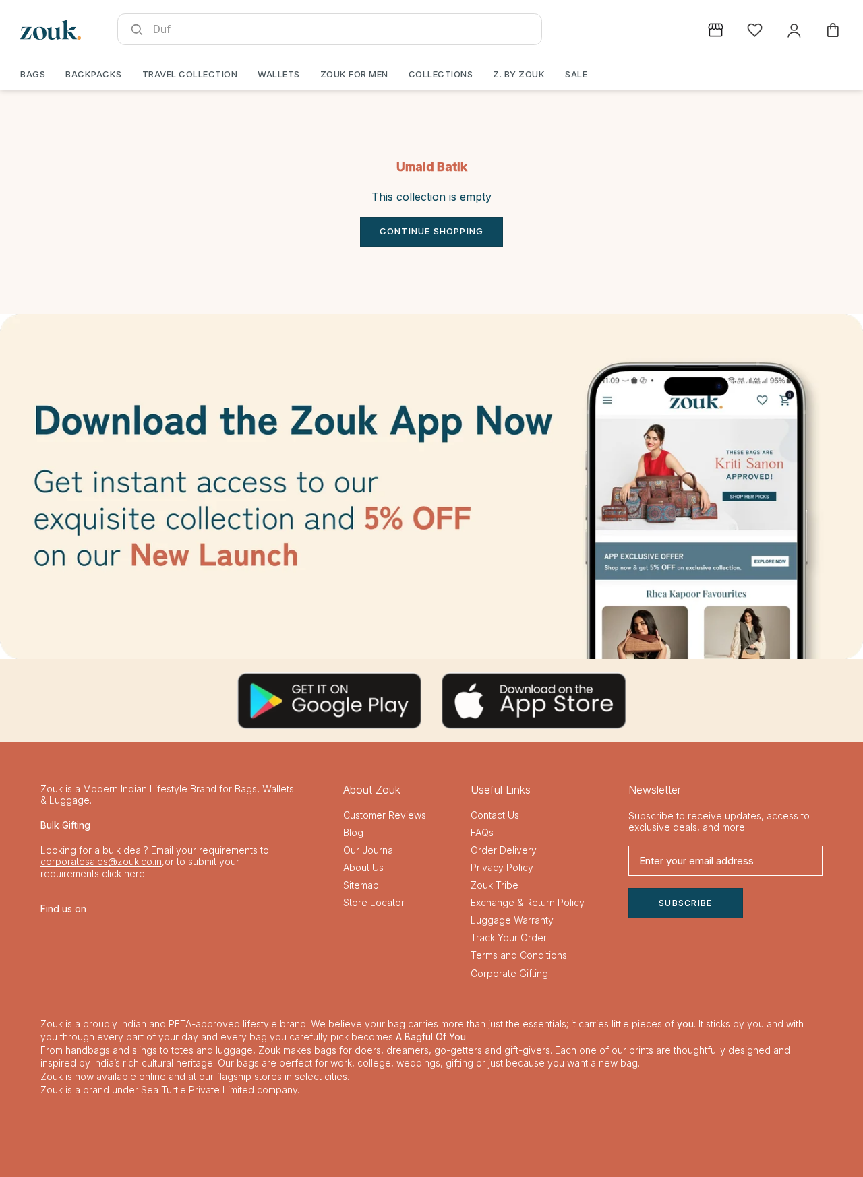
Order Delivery (504, 850)
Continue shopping (431, 231)
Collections (441, 74)
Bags (32, 74)
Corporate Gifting (509, 973)
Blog (353, 832)
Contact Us (495, 815)
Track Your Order (509, 937)
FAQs (482, 832)
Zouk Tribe (494, 885)
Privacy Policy (502, 867)
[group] (431, 486)
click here (122, 873)
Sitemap (361, 885)
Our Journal (369, 850)
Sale (576, 74)
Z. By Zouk (519, 74)
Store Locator (374, 902)
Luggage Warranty (512, 920)
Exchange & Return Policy (528, 902)
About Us (363, 867)
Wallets (279, 74)
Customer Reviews (384, 815)
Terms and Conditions (519, 955)
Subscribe (686, 903)
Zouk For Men (354, 74)
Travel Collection (190, 74)
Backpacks (93, 74)
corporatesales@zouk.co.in (101, 861)
